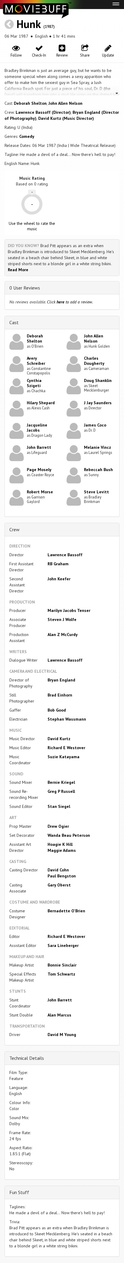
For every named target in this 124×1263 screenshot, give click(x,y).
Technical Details (26, 1058)
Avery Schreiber (36, 360)
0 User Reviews (24, 288)
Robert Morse (40, 492)
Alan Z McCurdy (63, 634)
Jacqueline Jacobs (37, 427)
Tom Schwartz (61, 974)
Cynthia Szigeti (34, 383)
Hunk (29, 24)
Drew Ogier (58, 826)
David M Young (62, 1034)
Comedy (26, 136)
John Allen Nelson (65, 103)
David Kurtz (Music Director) (66, 118)
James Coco (95, 425)
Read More (18, 269)
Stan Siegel (59, 806)
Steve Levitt (96, 492)
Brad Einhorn (60, 695)
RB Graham (58, 563)
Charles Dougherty (94, 360)
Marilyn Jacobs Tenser (69, 610)
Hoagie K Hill (60, 844)
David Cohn (58, 870)
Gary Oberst (59, 885)
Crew (14, 529)
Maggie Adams (62, 850)
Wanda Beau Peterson (69, 835)
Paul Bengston (62, 876)
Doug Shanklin (98, 380)
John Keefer (59, 579)
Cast (14, 322)
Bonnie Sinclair (62, 965)
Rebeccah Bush (98, 469)
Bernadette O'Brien (66, 911)
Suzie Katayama (63, 756)
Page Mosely (39, 469)
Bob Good (57, 710)
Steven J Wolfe (62, 619)
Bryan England (61, 680)
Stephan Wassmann (67, 719)
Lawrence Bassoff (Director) (43, 112)
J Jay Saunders (98, 402)
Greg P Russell (61, 791)
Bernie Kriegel (61, 782)
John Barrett (39, 447)
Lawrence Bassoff (65, 554)
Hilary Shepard (41, 402)
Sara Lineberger (63, 945)
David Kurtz (59, 738)
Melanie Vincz (97, 447)
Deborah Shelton (30, 103)
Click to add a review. (70, 302)
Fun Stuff (19, 1192)
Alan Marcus (59, 1015)
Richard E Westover (66, 747)
